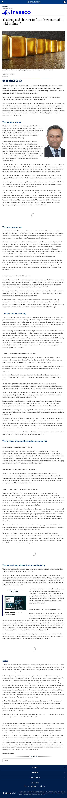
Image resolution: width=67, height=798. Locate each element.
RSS (44, 786)
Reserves (5, 6)
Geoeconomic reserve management (13, 613)
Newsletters (35, 786)
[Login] (64, 2)
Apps (41, 786)
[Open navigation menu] (1, 2)
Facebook (38, 786)
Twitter (28, 786)
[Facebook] (7, 81)
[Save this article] (13, 81)
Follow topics (25, 786)
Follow (33, 756)
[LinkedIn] (10, 81)
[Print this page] (20, 81)
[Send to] (17, 81)
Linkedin (32, 786)
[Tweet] (3, 81)
